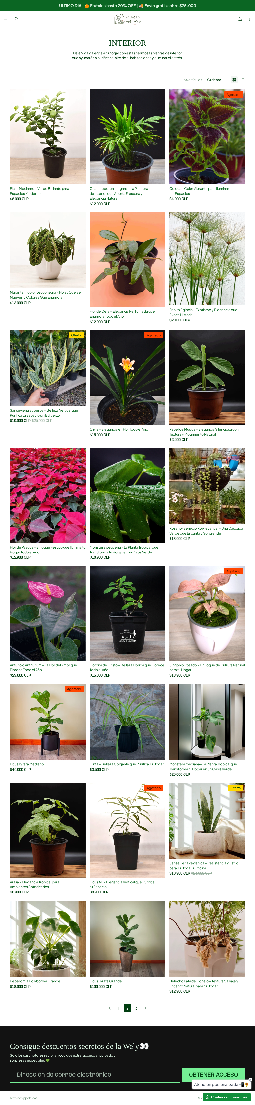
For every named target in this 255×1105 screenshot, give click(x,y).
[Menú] (5, 19)
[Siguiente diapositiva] (237, 820)
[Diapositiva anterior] (176, 820)
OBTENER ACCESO (213, 1075)
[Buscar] (16, 18)
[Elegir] (237, 417)
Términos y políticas (23, 1098)
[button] (216, 79)
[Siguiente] (145, 1008)
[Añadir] (77, 176)
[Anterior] (109, 1008)
